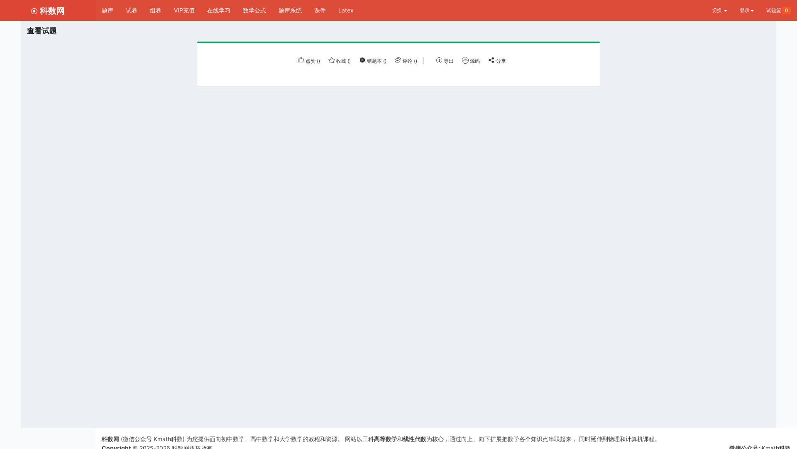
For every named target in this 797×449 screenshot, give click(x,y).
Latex (346, 10)
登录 (745, 10)
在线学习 (218, 10)
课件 (320, 10)
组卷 (155, 10)
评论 (409, 61)
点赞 (312, 61)
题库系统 (290, 10)
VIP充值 (184, 10)
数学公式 (254, 10)
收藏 (343, 61)
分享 (500, 61)
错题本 (376, 61)
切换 (717, 10)
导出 (448, 61)
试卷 (131, 10)
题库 (107, 10)
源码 (474, 61)
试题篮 (777, 10)
